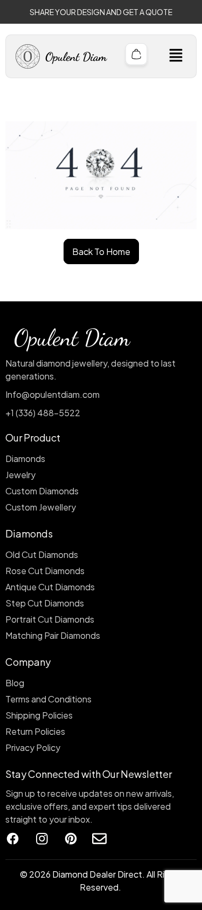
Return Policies (35, 731)
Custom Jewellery (40, 507)
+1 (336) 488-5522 (42, 412)
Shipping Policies (39, 715)
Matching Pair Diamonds (52, 635)
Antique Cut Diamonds (50, 586)
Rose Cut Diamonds (45, 570)
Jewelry (20, 474)
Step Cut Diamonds (44, 603)
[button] (175, 56)
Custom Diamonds (42, 491)
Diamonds (25, 458)
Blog (14, 682)
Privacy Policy (32, 747)
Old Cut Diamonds (41, 554)
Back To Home (101, 251)
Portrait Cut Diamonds (49, 619)
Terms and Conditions (48, 699)
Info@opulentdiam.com (52, 394)
